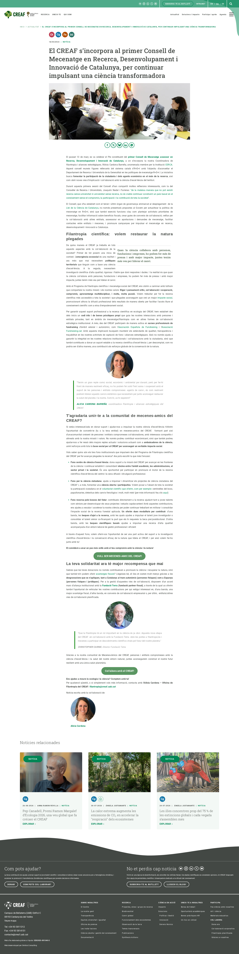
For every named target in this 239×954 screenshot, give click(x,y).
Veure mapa (10, 920)
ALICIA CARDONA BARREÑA (92, 404)
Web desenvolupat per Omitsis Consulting (20, 945)
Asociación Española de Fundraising (137, 327)
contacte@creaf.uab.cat (16, 934)
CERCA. (169, 164)
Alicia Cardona (78, 726)
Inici (22, 27)
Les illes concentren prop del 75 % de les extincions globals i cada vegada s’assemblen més (186, 815)
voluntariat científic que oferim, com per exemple (126, 489)
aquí (165, 492)
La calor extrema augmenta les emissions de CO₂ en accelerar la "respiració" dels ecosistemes (114, 815)
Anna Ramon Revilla (47, 806)
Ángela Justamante (116, 806)
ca (217, 4)
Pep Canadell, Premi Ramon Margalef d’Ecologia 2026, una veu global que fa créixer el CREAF (50, 815)
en (212, 4)
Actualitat (33, 27)
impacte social (165, 297)
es (223, 4)
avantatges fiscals (105, 574)
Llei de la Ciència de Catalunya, (82, 208)
